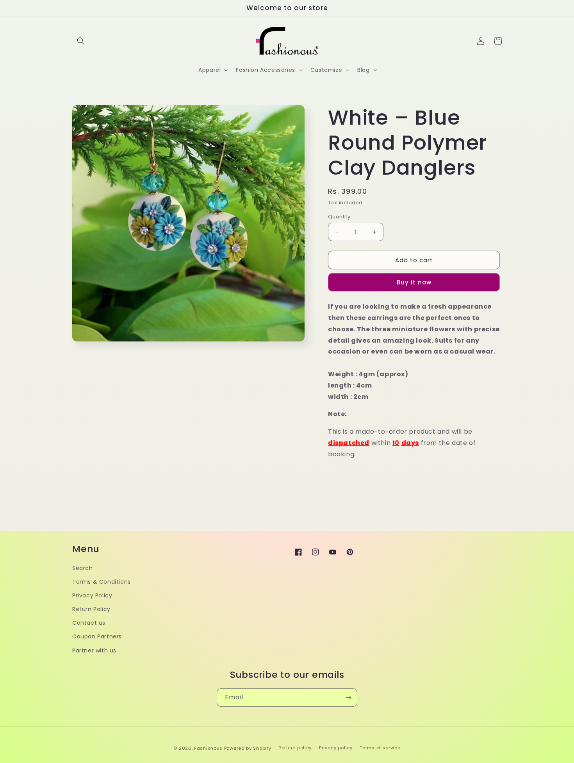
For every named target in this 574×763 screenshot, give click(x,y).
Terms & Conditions (101, 582)
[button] (80, 41)
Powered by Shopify (247, 748)
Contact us (88, 623)
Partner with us (94, 650)
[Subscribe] (348, 697)
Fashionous (208, 748)
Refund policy (295, 748)
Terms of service (380, 748)
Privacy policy (336, 748)
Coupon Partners (97, 636)
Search (82, 568)
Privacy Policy (92, 595)
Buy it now (414, 282)
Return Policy (91, 609)
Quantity (339, 216)
